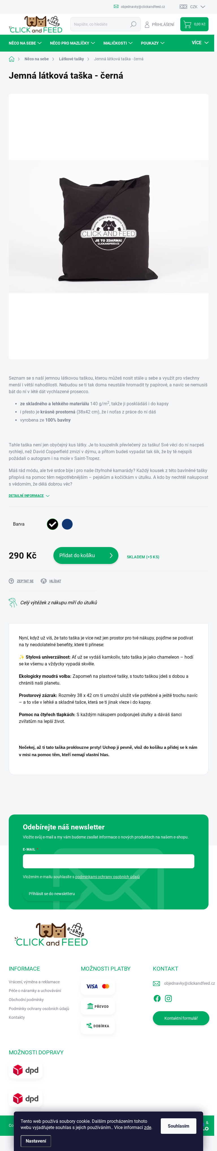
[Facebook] (157, 997)
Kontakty (17, 1017)
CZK (194, 7)
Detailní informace (26, 496)
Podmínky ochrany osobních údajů (39, 1008)
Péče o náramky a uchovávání (35, 990)
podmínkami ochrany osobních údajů (107, 877)
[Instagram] (168, 997)
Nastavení (36, 1141)
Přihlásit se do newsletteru (52, 893)
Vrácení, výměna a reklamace (34, 982)
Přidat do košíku (77, 555)
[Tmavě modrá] (67, 524)
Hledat (133, 24)
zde (147, 1127)
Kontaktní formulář (181, 1018)
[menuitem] (26, 43)
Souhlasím (178, 1126)
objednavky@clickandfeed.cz (189, 983)
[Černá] (52, 524)
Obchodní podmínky (26, 999)
